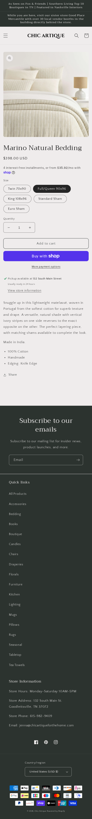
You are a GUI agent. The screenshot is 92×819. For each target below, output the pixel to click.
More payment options (46, 266)
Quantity (9, 218)
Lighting (15, 604)
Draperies (16, 564)
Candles (15, 544)
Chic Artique (40, 811)
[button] (5, 36)
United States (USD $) (43, 771)
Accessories (17, 504)
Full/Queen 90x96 (52, 189)
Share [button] (12, 375)
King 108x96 (17, 199)
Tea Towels (17, 665)
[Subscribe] (78, 460)
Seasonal (15, 645)
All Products (17, 494)
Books (13, 524)
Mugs (13, 615)
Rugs (12, 635)
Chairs (13, 554)
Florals (14, 574)
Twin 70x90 (17, 189)
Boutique (15, 534)
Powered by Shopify (56, 811)
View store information (24, 290)
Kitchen (14, 594)
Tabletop (15, 655)
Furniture (15, 584)
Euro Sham (16, 209)
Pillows (14, 625)
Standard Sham (50, 199)
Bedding (15, 514)
